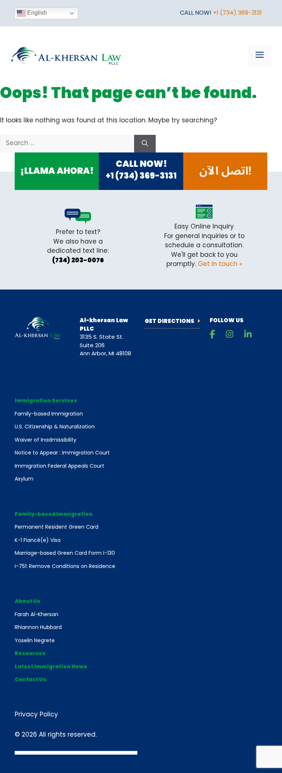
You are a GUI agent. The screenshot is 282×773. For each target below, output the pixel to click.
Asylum (24, 479)
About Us (27, 601)
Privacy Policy (36, 715)
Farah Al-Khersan (36, 615)
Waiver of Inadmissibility (45, 440)
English (36, 13)
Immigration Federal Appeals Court (59, 466)
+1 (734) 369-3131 (237, 13)
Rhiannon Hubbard (38, 627)
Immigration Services (46, 401)
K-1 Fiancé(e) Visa (38, 540)
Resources (30, 654)
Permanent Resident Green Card (56, 527)
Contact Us (30, 680)
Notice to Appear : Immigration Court (62, 453)
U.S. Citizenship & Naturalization (55, 427)
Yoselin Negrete (35, 641)
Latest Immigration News (51, 667)
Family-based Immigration (49, 414)
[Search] (145, 143)
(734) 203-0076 (78, 261)
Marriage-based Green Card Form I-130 (65, 553)
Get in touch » (220, 264)
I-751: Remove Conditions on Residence (65, 566)
